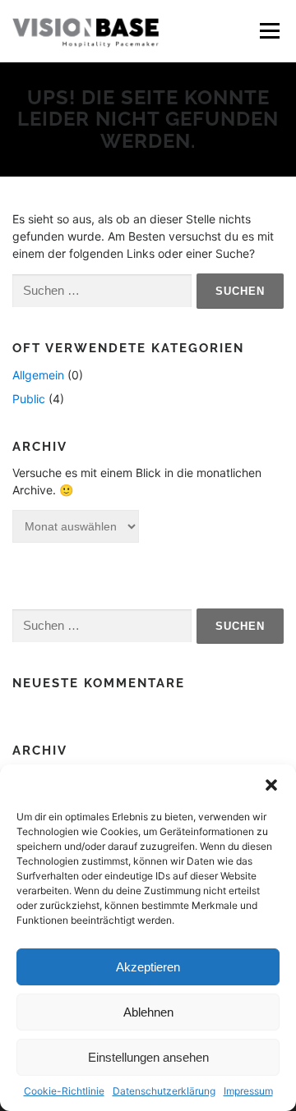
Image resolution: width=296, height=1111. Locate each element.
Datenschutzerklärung (164, 1091)
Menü (269, 31)
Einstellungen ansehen (148, 1057)
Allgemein (38, 375)
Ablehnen (148, 1012)
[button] (271, 785)
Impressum (248, 1091)
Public (28, 399)
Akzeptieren (148, 967)
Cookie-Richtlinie (64, 1091)
